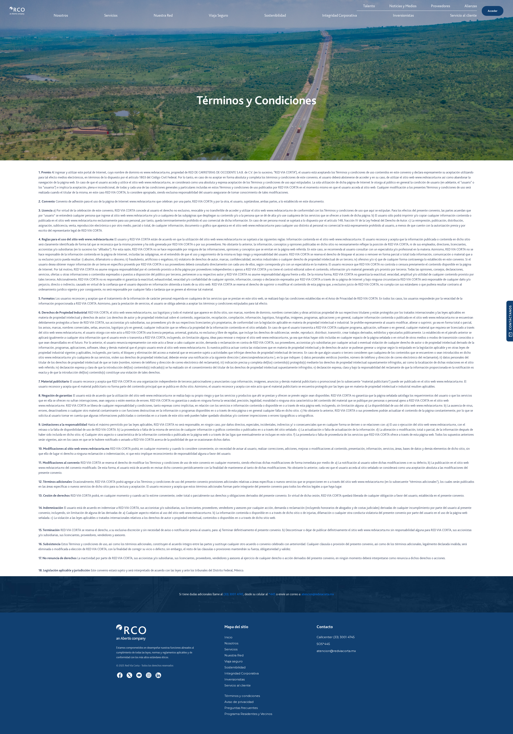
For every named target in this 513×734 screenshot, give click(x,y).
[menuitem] (61, 15)
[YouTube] (139, 675)
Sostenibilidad (234, 667)
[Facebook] (119, 675)
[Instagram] (148, 675)
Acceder (492, 10)
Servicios (230, 649)
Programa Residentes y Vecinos (248, 714)
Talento (369, 6)
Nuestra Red (233, 655)
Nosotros (231, 643)
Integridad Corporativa (241, 673)
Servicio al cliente (237, 685)
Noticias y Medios (402, 6)
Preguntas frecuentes (241, 708)
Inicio (228, 637)
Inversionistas (234, 679)
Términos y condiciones (242, 696)
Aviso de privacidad (238, 702)
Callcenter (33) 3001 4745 (336, 637)
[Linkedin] (158, 675)
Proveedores (440, 6)
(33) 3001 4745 (233, 594)
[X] (129, 675)
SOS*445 (323, 644)
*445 (272, 594)
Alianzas (471, 6)
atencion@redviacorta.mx (318, 594)
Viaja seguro (233, 661)
